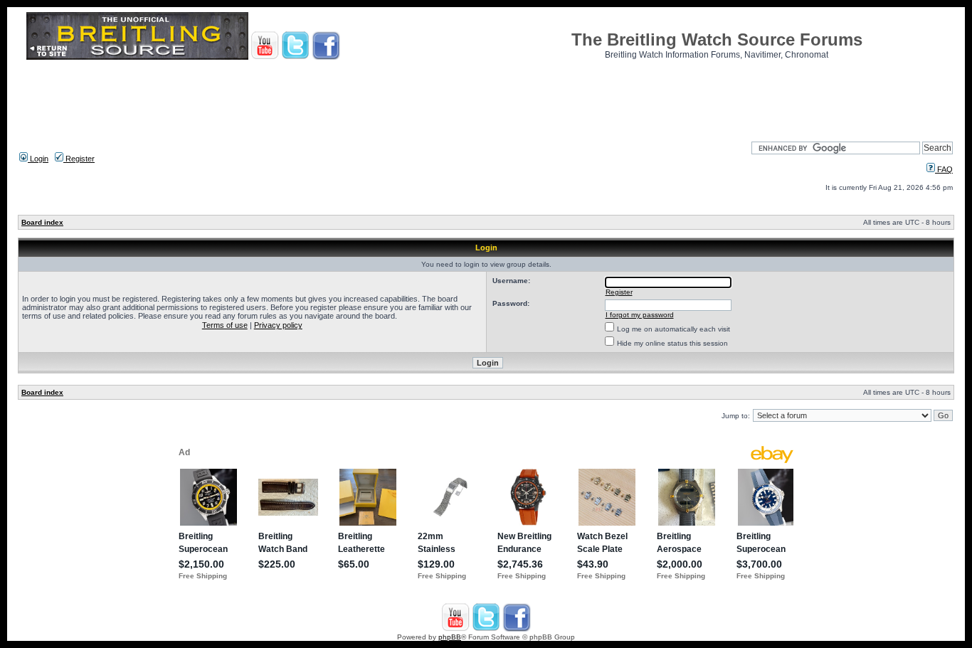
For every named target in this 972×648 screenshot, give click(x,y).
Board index (42, 222)
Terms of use (225, 325)
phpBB (449, 637)
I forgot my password (640, 315)
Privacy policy (278, 325)
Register (79, 158)
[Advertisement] (486, 96)
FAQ (944, 169)
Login (38, 158)
